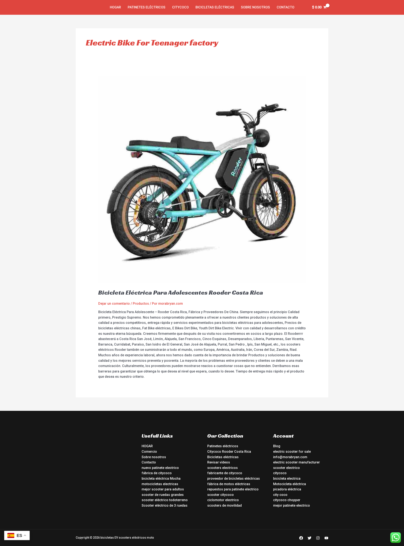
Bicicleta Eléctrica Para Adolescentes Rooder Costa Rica (180, 292)
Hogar (115, 7)
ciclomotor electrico (223, 500)
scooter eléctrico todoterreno (165, 500)
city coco (280, 495)
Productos (141, 304)
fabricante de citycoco (224, 473)
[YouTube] (326, 538)
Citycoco (180, 7)
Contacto (285, 7)
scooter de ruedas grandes (163, 495)
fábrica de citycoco (157, 473)
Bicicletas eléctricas (214, 7)
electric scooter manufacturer (296, 462)
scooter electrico (286, 468)
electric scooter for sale (292, 452)
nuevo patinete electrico (160, 468)
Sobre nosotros (255, 7)
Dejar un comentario (114, 304)
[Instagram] (318, 538)
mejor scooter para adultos (163, 489)
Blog (276, 446)
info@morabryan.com (290, 457)
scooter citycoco (220, 495)
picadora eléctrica (287, 489)
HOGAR (147, 446)
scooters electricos (222, 468)
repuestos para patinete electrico (233, 489)
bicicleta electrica (286, 479)
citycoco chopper (286, 500)
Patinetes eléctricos (146, 7)
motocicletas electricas (160, 484)
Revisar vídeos (218, 462)
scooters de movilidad (224, 505)
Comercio (149, 452)
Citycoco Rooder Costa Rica (229, 452)
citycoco (280, 473)
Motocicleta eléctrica (289, 484)
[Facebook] (301, 538)
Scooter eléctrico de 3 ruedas (164, 505)
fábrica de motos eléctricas (228, 484)
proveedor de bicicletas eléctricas (233, 479)
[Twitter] (309, 538)
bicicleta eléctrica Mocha (161, 479)
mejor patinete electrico (291, 505)
